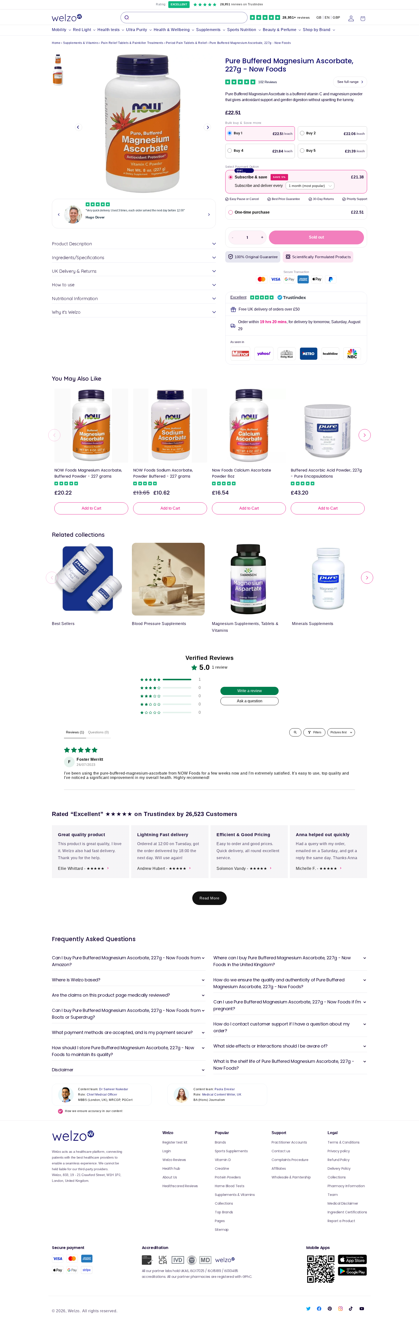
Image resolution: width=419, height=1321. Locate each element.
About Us (169, 1177)
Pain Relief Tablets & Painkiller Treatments (132, 43)
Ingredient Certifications (347, 1212)
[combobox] (184, 17)
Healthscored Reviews (180, 1186)
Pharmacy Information (346, 1186)
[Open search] (295, 732)
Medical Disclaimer (343, 1203)
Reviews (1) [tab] (75, 732)
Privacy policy (339, 1151)
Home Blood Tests (229, 1186)
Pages (220, 1220)
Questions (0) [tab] (98, 732)
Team (333, 1194)
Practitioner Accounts (289, 1142)
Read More (209, 898)
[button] (62, 29)
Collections (224, 1203)
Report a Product (341, 1220)
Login (166, 1151)
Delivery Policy (339, 1168)
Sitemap (222, 1229)
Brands (220, 1142)
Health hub (171, 1168)
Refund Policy (338, 1159)
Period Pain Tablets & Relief (186, 43)
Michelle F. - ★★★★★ (316, 868)
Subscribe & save (260, 177)
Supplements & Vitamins (80, 43)
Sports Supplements (231, 1151)
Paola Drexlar (225, 1089)
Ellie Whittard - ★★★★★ (81, 868)
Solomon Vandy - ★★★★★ (242, 868)
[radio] (230, 177)
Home (56, 43)
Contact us (281, 1151)
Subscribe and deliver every (259, 186)
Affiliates (279, 1168)
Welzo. (74, 1311)
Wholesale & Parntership (291, 1177)
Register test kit (174, 1142)
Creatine (222, 1168)
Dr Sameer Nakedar (113, 1089)
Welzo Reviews (174, 1159)
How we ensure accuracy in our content (93, 1111)
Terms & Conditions (344, 1142)
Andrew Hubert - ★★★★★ (161, 868)
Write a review (249, 691)
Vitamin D (223, 1159)
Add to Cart (91, 508)
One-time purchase (252, 212)
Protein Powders (228, 1177)
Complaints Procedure (290, 1159)
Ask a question (249, 701)
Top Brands (224, 1212)
